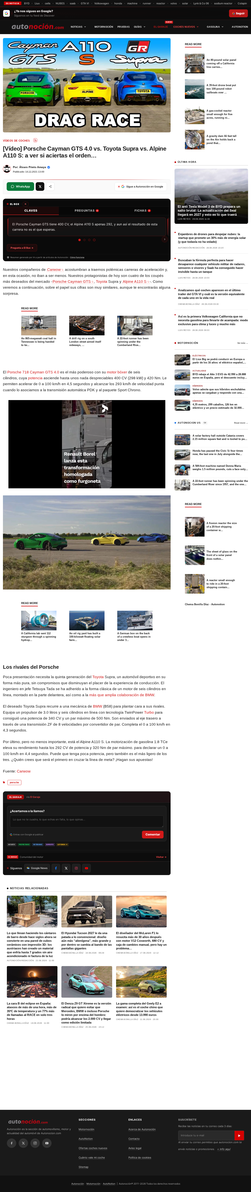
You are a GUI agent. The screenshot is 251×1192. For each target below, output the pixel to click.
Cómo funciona (77, 257)
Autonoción (77, 1183)
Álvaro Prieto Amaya (32, 167)
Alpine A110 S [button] (134, 281)
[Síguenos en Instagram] (76, 868)
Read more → (241, 423)
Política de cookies (139, 1157)
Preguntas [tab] (86, 210)
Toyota (101, 281)
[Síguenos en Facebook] (56, 868)
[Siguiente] (165, 239)
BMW (97, 706)
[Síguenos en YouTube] (86, 868)
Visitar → (161, 856)
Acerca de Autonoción (142, 1129)
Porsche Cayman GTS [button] (72, 281)
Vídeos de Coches (16, 140)
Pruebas (123, 26)
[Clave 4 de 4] (94, 240)
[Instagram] (35, 1143)
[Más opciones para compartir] (50, 186)
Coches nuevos (184, 26)
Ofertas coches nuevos (93, 1148)
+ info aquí (223, 1149)
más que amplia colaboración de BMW (121, 695)
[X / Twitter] (23, 1143)
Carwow (24, 771)
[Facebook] (11, 1143)
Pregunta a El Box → (22, 247)
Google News (39, 868)
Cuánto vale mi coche (92, 1157)
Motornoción (104, 26)
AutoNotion (240, 26)
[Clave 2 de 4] (84, 240)
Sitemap (83, 1166)
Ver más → (242, 343)
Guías (138, 26)
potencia (35, 378)
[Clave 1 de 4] (79, 240)
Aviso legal (134, 1148)
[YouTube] (47, 1143)
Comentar (153, 834)
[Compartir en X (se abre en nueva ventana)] (40, 186)
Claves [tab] (30, 210)
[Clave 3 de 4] (89, 240)
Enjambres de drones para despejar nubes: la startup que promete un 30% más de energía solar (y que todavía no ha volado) (212, 237)
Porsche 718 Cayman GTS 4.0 (33, 372)
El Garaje (161, 26)
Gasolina (213, 26)
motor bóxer (117, 372)
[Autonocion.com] (38, 26)
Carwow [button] (54, 270)
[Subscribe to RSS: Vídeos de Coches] (35, 140)
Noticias (76, 26)
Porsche (14, 782)
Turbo (149, 712)
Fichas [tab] (142, 210)
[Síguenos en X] (66, 868)
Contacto (134, 1138)
